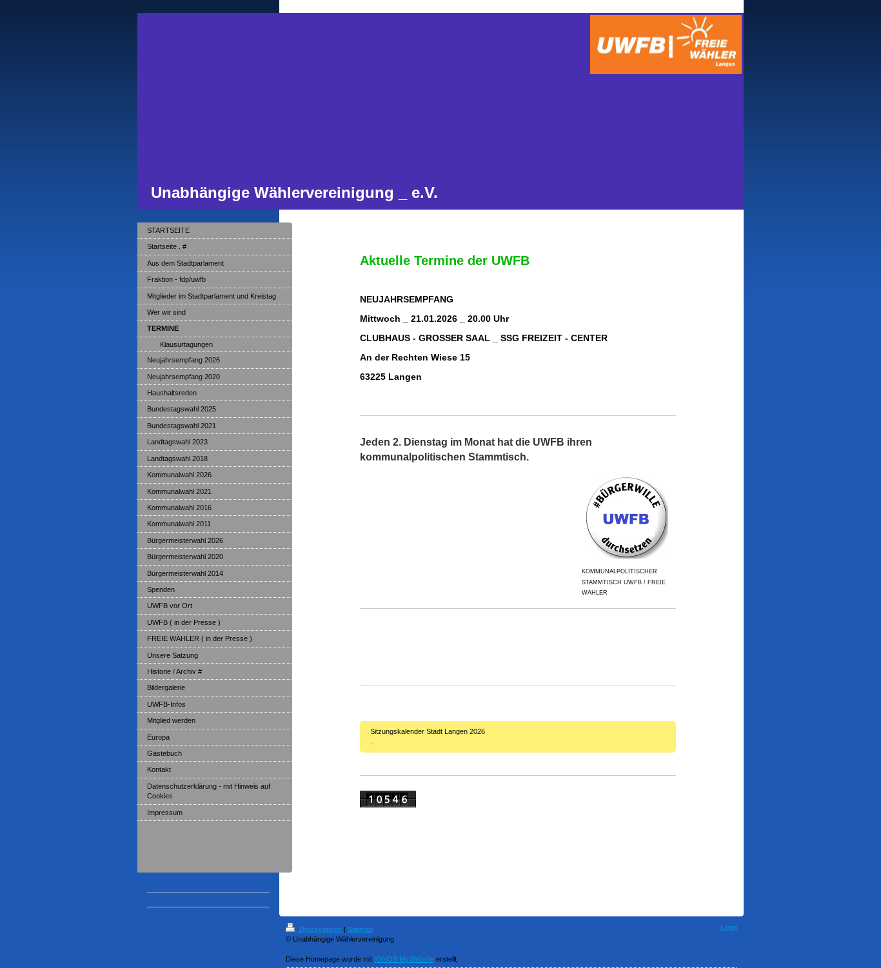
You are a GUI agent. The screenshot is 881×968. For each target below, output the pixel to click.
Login (728, 927)
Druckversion (320, 929)
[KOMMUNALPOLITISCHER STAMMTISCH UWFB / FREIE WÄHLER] (629, 518)
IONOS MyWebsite (404, 959)
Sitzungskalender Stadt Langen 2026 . (517, 736)
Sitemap (360, 929)
